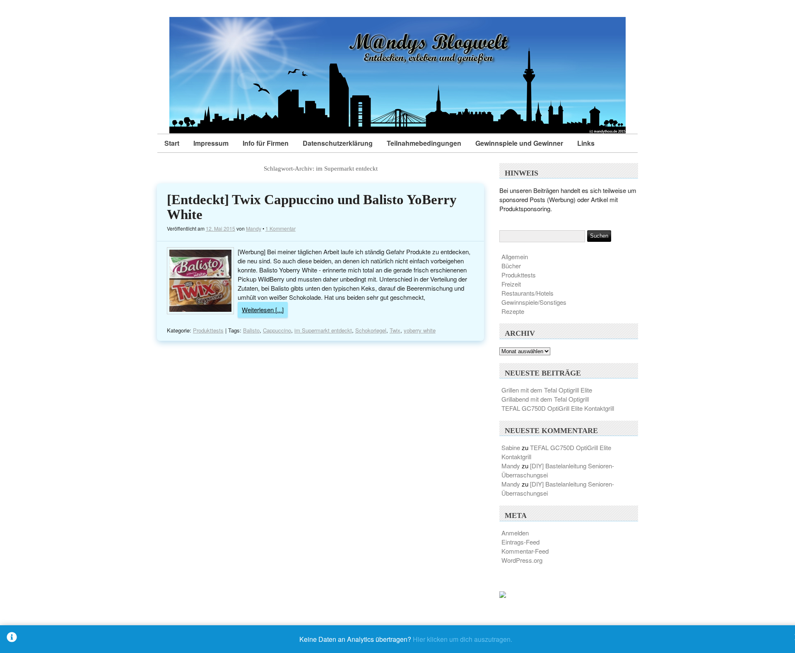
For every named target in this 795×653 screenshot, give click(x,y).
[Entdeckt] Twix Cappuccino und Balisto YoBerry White (312, 207)
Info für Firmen (266, 143)
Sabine (510, 447)
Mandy (253, 228)
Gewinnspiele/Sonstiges (533, 302)
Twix (395, 330)
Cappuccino (277, 330)
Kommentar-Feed (525, 551)
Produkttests (208, 330)
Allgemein (514, 256)
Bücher (511, 265)
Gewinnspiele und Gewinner (519, 143)
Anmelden (515, 532)
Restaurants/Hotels (527, 293)
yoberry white (420, 330)
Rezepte (512, 311)
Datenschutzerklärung (338, 143)
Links (586, 143)
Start (171, 143)
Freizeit (511, 284)
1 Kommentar (280, 228)
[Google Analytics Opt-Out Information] (12, 639)
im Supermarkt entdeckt (323, 330)
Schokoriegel (370, 330)
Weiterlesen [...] (263, 309)
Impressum (211, 143)
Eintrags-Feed (520, 541)
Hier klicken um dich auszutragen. (462, 639)
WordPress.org (521, 560)
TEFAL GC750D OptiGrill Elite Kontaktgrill (557, 408)
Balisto (251, 330)
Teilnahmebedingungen (424, 143)
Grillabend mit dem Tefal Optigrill (545, 399)
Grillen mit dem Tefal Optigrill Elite (546, 390)
